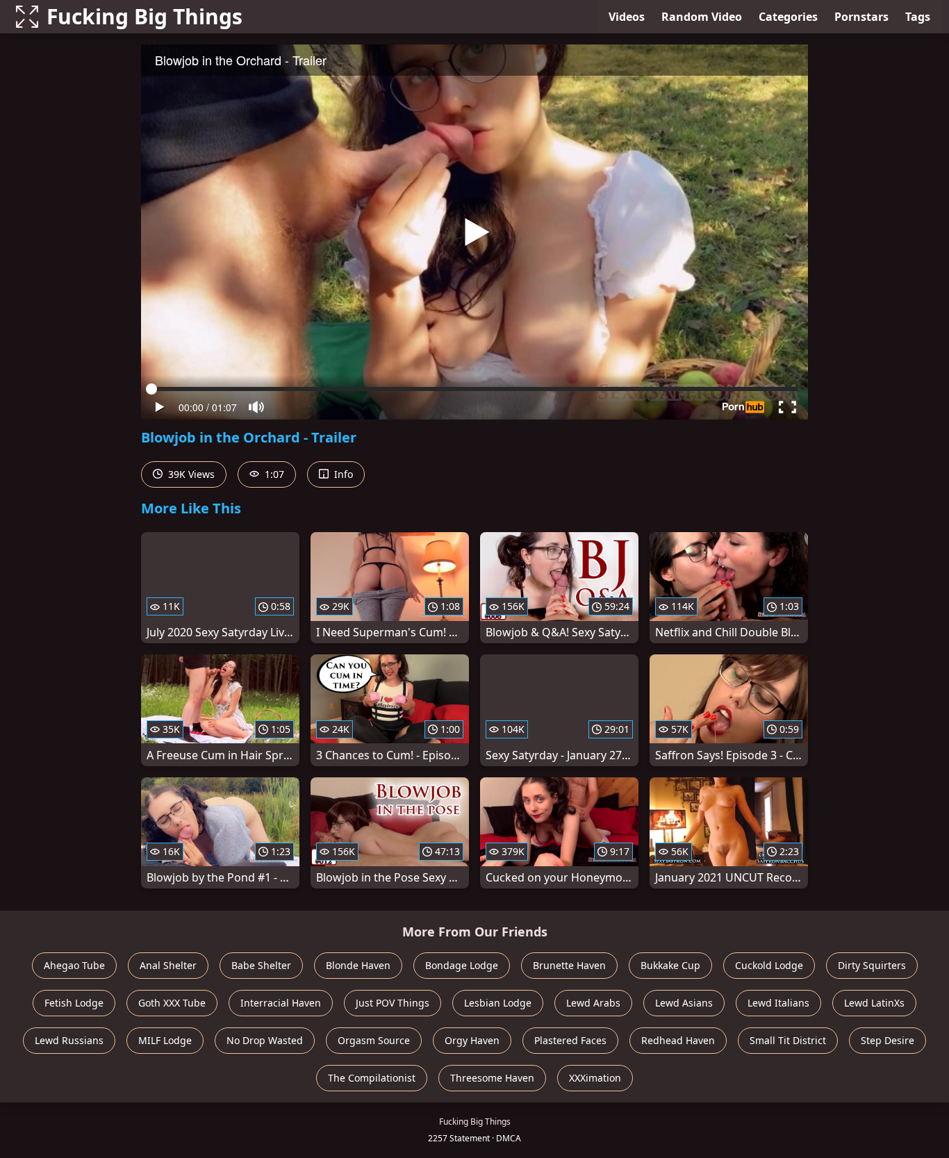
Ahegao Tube (74, 965)
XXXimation (595, 1077)
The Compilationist (371, 1077)
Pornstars (861, 16)
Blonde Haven (358, 965)
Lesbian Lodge (497, 1002)
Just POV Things (392, 1002)
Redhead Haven (678, 1040)
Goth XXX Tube (172, 1002)
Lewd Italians (778, 1002)
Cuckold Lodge (769, 965)
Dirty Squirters (872, 965)
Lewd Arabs (593, 1002)
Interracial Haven (280, 1002)
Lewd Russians (69, 1040)
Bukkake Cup (670, 965)
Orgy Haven (472, 1040)
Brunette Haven (569, 965)
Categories (788, 16)
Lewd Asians (684, 1002)
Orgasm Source (374, 1040)
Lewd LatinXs (874, 1002)
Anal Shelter (168, 965)
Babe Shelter (261, 965)
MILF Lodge (165, 1040)
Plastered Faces (570, 1040)
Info (342, 474)
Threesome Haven (492, 1077)
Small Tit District (788, 1040)
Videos (627, 16)
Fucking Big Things (144, 16)
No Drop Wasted (264, 1040)
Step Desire (887, 1040)
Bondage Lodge (461, 965)
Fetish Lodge (74, 1002)
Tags (917, 16)
